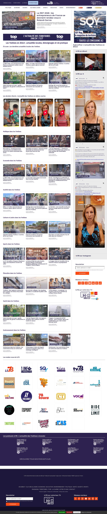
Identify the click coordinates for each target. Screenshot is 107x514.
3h (86, 78)
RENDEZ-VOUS (7, 2)
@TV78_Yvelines (82, 78)
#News (77, 87)
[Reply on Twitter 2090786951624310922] (76, 180)
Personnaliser (77, 512)
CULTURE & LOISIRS (35, 7)
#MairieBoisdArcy (79, 194)
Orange (100, 2)
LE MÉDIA (24, 2)
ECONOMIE (17, 7)
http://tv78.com (88, 191)
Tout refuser (69, 512)
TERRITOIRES (16, 2)
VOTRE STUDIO (33, 2)
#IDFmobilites (96, 87)
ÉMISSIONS (35, 501)
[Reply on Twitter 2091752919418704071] (76, 143)
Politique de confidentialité (52, 503)
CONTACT (72, 501)
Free (97, 4)
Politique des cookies (63, 503)
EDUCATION (53, 7)
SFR (97, 2)
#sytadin (102, 87)
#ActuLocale (82, 87)
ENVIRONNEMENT (70, 7)
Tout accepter (62, 512)
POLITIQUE (8, 7)
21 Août (87, 147)
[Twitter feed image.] (90, 170)
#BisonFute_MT (96, 193)
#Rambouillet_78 (88, 194)
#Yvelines (88, 87)
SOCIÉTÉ (25, 7)
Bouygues (101, 4)
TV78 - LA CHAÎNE (53, 501)
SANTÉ (61, 7)
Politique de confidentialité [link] (86, 512)
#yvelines (88, 193)
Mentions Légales (43, 503)
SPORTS (45, 7)
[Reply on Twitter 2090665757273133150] (76, 249)
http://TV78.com (88, 86)
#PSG (76, 89)
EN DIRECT (22, 499)
